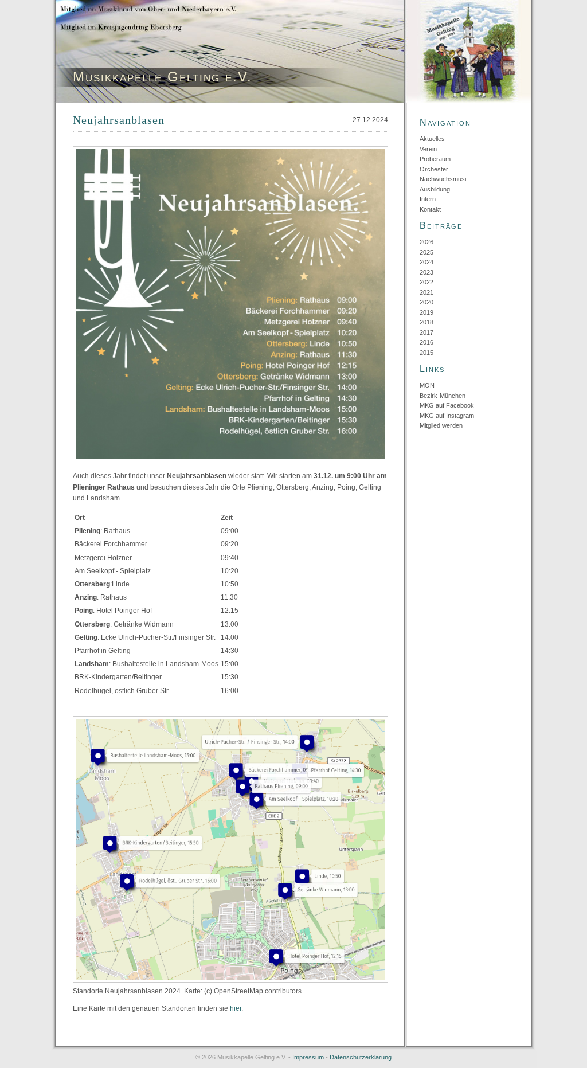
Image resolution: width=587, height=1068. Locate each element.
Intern (428, 198)
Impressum (308, 1057)
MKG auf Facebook (447, 405)
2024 (426, 262)
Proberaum (435, 158)
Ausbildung (435, 189)
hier (235, 1008)
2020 (426, 302)
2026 (426, 241)
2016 (426, 342)
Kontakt (430, 209)
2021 (426, 292)
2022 (426, 282)
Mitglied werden (441, 425)
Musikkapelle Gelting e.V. (162, 76)
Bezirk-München (442, 395)
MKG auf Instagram (447, 415)
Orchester (434, 169)
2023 (426, 272)
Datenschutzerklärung (361, 1057)
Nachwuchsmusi (443, 178)
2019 (426, 312)
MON (427, 385)
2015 (426, 352)
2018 (426, 322)
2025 (426, 252)
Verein (428, 149)
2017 (426, 332)
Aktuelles (432, 138)
